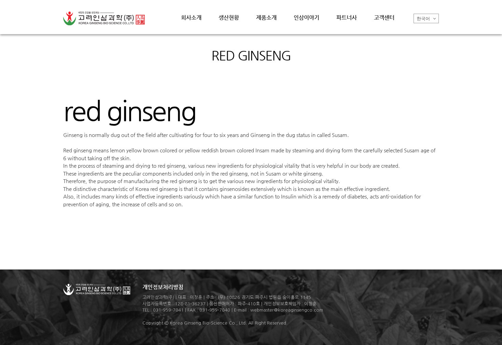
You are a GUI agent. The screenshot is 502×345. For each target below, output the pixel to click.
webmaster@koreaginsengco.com (286, 310)
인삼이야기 (306, 17)
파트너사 (346, 17)
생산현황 (229, 17)
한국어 (424, 18)
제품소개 (266, 17)
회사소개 (191, 17)
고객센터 (384, 17)
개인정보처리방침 (162, 287)
